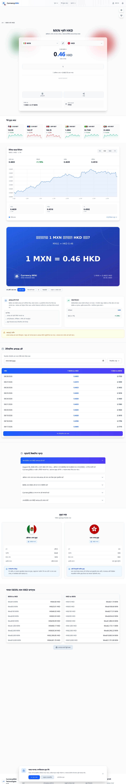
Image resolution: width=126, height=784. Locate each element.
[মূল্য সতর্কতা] (122, 3)
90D (110, 151)
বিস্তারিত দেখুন (113, 361)
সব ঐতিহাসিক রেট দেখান (63, 433)
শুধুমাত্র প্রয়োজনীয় (47, 777)
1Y (115, 151)
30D (104, 151)
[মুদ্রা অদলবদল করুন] (63, 43)
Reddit (45, 290)
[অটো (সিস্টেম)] (121, 15)
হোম (2, 23)
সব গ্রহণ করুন (34, 777)
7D (100, 151)
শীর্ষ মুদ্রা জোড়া (64, 3)
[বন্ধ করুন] (103, 773)
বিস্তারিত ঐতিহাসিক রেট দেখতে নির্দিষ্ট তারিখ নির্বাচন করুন (17, 356)
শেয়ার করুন (21, 290)
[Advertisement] (63, 13)
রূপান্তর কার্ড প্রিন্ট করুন (64, 647)
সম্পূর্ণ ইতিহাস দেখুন (110, 217)
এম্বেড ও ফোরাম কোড (56, 290)
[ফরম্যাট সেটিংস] (121, 10)
